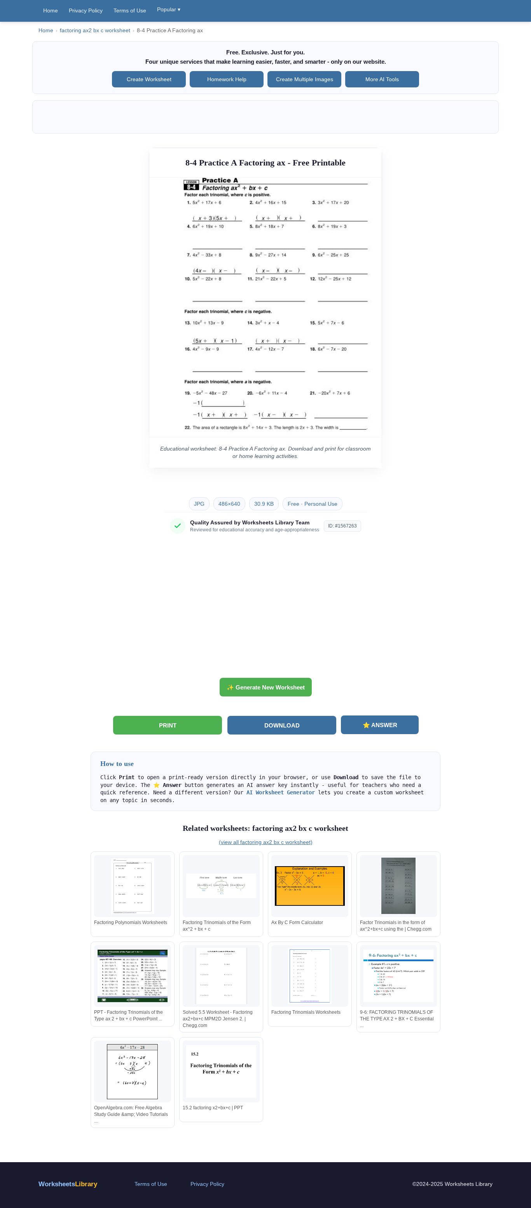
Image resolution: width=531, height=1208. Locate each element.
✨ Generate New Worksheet (266, 687)
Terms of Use (130, 10)
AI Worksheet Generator (280, 792)
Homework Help (226, 79)
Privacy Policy (86, 10)
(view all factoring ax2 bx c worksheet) (266, 842)
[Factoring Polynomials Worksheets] (133, 886)
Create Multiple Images (304, 79)
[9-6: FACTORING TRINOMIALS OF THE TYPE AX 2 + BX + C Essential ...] (398, 976)
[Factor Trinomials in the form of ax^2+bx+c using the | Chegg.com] (398, 886)
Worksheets (67, 1184)
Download (282, 725)
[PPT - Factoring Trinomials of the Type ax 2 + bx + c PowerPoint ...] (133, 976)
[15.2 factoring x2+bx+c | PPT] (221, 1071)
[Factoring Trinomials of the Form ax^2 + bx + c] (221, 886)
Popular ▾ (168, 9)
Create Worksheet (149, 79)
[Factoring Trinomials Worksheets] (310, 976)
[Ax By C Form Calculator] (310, 886)
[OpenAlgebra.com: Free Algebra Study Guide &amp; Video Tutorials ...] (133, 1071)
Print (167, 725)
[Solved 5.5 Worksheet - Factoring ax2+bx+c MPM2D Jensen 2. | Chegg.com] (221, 976)
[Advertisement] (265, 608)
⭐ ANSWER (380, 725)
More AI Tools (382, 79)
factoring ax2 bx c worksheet (95, 30)
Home (50, 10)
